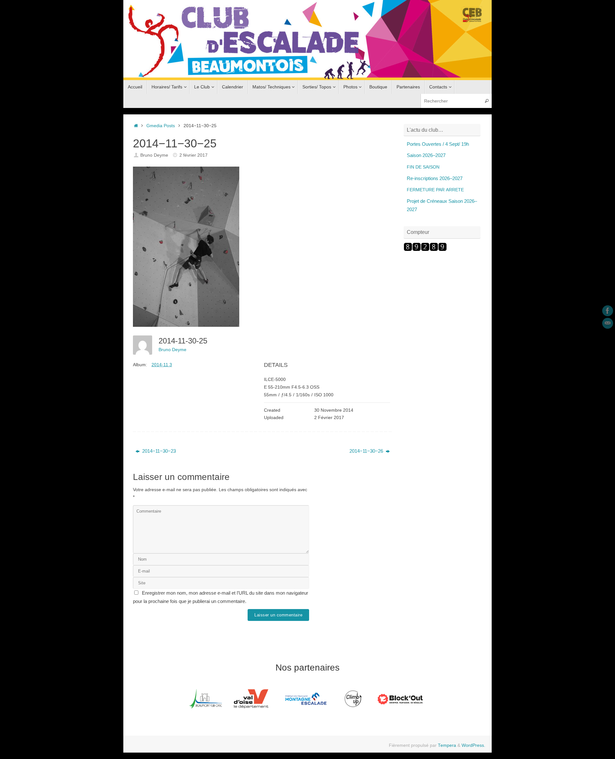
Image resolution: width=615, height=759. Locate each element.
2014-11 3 (162, 364)
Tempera (447, 745)
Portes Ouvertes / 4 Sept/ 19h (438, 144)
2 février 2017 (193, 155)
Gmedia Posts (160, 125)
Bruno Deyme (154, 155)
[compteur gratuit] (425, 249)
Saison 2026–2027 (426, 155)
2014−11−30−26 (366, 451)
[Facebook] (607, 310)
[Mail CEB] (607, 323)
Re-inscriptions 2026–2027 (435, 178)
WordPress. (473, 745)
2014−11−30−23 (158, 451)
